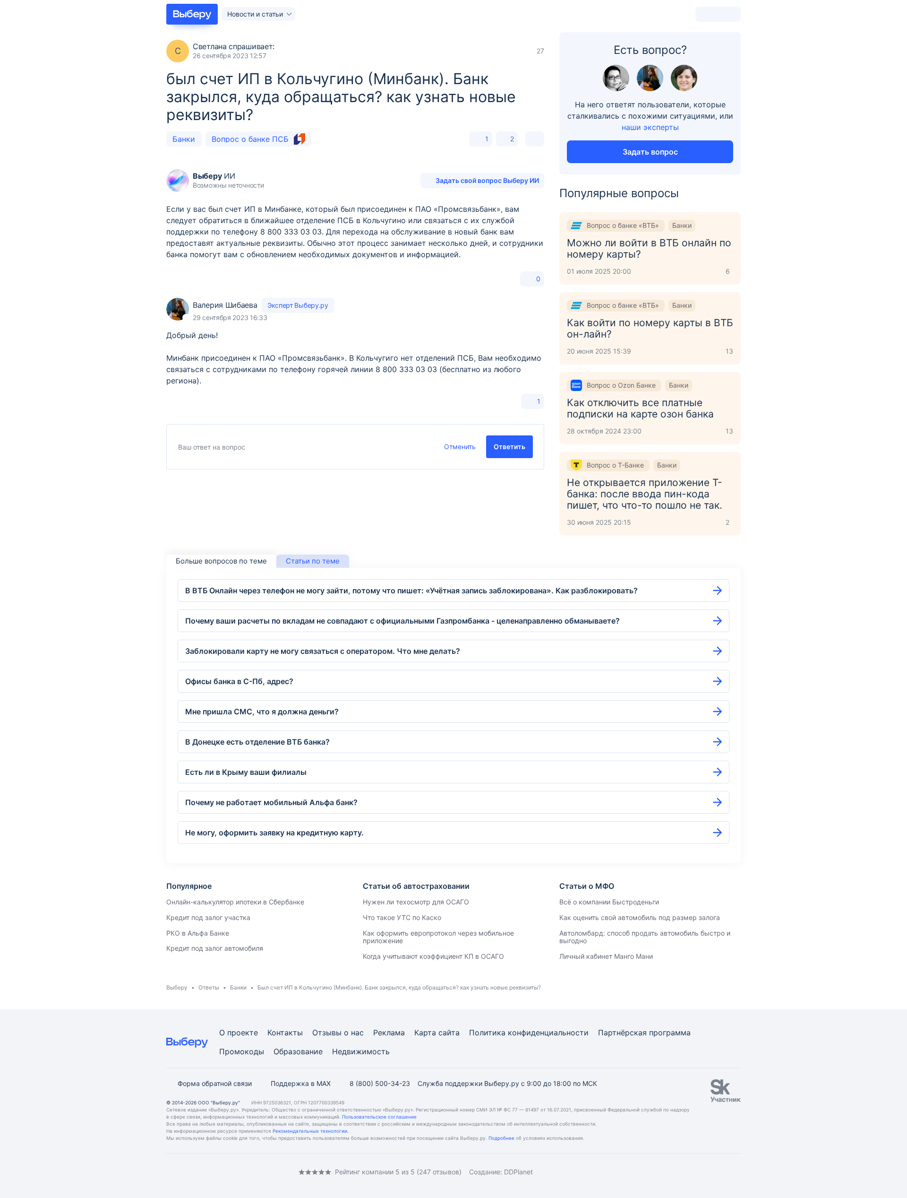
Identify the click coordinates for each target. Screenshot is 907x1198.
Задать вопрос (650, 151)
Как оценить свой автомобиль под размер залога (639, 917)
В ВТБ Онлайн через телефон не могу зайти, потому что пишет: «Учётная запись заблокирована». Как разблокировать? (411, 590)
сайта (449, 1032)
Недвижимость (361, 1051)
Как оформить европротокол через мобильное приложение (438, 937)
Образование (298, 1051)
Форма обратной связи (215, 1083)
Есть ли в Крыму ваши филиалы (246, 772)
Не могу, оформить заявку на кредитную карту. (274, 832)
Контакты (285, 1032)
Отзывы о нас (338, 1032)
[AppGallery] (722, 1172)
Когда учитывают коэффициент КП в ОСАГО (433, 956)
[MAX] (208, 1171)
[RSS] (245, 1171)
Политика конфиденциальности (529, 1032)
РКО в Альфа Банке (197, 933)
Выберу (177, 987)
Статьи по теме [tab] (313, 560)
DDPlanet (518, 1172)
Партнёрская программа (644, 1032)
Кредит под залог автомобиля (214, 948)
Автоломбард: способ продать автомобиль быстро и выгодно (644, 937)
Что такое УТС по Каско (402, 917)
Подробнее (501, 1138)
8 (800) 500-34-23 (380, 1083)
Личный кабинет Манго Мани (606, 956)
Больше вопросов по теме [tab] (221, 560)
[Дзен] (227, 1171)
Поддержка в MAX (301, 1083)
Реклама (389, 1032)
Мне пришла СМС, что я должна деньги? (262, 711)
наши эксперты (650, 127)
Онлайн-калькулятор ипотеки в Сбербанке (235, 902)
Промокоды (241, 1051)
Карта (425, 1032)
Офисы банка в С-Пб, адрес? (239, 681)
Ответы (208, 987)
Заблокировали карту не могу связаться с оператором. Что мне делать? (322, 651)
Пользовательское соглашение (379, 1117)
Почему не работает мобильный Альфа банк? (271, 802)
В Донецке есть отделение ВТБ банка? (257, 742)
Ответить (509, 447)
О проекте (238, 1032)
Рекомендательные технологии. (311, 1131)
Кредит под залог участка (208, 917)
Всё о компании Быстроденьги (609, 902)
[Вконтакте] (170, 1171)
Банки (183, 139)
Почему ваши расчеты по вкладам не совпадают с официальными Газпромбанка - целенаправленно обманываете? (402, 620)
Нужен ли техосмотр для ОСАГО (416, 902)
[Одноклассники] (189, 1171)
